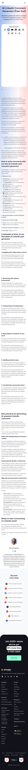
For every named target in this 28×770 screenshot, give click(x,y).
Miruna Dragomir (14, 548)
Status (15, 691)
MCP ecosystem (17, 702)
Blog (15, 704)
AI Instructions (4, 693)
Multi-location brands (6, 702)
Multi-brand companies (6, 704)
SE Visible (16, 696)
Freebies (16, 706)
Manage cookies (14, 755)
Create (3, 729)
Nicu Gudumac (8, 148)
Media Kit (3, 691)
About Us (3, 684)
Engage (3, 743)
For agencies (4, 699)
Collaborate (4, 734)
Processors (21, 755)
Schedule (3, 738)
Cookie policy (7, 755)
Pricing (15, 684)
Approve (3, 736)
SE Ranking (16, 693)
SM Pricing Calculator (19, 711)
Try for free (14, 657)
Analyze (3, 741)
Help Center (17, 689)
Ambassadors (4, 689)
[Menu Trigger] (25, 3)
